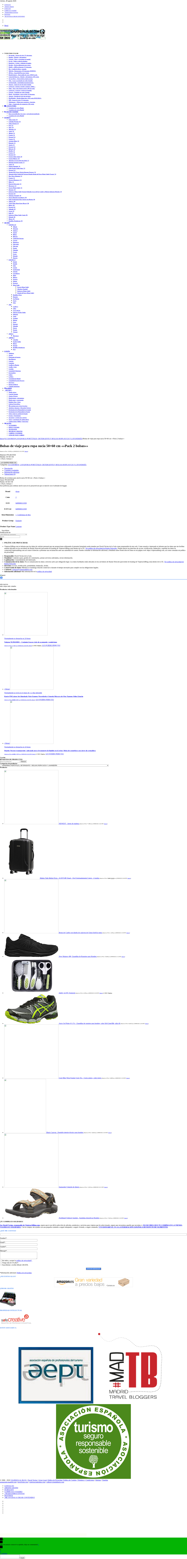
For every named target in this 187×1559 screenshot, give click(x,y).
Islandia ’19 (12, 150)
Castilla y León (13, 367)
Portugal (15, 283)
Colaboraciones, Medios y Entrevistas (18, 421)
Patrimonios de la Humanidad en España (19, 411)
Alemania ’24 (12, 129)
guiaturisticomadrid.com (8, 1482)
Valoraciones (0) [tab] (9, 474)
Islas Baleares (12, 359)
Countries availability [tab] (11, 470)
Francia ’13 (12, 178)
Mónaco (15, 277)
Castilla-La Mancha (14, 365)
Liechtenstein (16, 269)
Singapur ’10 (12, 189)
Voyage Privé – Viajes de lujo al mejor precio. (21, 78)
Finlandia (15, 250)
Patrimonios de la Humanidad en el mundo (20, 409)
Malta (14, 275)
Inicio (2, 439)
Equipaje (19, 521)
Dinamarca (16, 242)
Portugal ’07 (12, 207)
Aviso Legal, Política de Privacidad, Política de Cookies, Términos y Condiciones (66, 1480)
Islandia (15, 263)
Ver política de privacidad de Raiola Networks (101, 548)
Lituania (15, 271)
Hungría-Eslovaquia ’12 (15, 184)
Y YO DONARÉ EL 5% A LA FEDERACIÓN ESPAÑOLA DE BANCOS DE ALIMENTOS (133, 1227)
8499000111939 (21, 503)
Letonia (15, 267)
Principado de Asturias (14, 357)
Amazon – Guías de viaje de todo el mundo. (20, 84)
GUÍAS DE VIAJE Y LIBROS (16, 435)
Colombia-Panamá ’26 (15, 121)
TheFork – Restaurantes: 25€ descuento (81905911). (22, 71)
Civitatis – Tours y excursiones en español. (20, 59)
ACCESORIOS (13, 425)
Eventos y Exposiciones (15, 415)
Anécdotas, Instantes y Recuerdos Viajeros (20, 408)
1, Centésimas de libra (23, 515)
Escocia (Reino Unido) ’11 (15, 187)
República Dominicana (19, 347)
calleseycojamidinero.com (55, 1482)
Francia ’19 (12, 152)
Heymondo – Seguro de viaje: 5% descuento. (20, 55)
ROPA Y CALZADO (14, 427)
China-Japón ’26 (13, 119)
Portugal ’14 (12, 170)
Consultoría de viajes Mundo (16, 108)
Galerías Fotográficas (14, 404)
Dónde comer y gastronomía (16, 400)
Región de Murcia (13, 384)
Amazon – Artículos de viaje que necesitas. (20, 96)
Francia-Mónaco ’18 (14, 158)
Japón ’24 (11, 131)
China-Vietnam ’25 (14, 123)
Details (26, 451)
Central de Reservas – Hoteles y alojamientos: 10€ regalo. (24, 76)
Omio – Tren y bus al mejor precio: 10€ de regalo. (22, 88)
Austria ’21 (12, 145)
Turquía (15, 330)
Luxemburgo (16, 273)
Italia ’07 (11, 213)
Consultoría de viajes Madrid (16, 110)
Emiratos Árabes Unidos (19, 312)
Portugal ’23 (12, 137)
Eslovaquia (16, 244)
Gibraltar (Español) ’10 (15, 195)
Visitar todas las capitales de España (18, 413)
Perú (14, 349)
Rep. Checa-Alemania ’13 (15, 176)
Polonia (15, 281)
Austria (15, 232)
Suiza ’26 (11, 127)
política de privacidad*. (24, 1260)
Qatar (14, 322)
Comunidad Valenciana (15, 371)
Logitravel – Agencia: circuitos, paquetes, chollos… (22, 86)
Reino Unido (16, 285)
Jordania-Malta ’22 (14, 141)
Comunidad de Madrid (14, 378)
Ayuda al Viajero (13, 396)
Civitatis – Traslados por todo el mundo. (19, 92)
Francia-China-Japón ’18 (15, 156)
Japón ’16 (11, 164)
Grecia (15, 254)
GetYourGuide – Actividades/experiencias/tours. (21, 82)
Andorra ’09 (12, 201)
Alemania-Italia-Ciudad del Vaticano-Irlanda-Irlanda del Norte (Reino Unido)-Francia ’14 (32, 174)
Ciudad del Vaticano (18, 238)
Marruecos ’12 (12, 186)
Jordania (15, 318)
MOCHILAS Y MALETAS (15, 431)
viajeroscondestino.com (37, 1482)
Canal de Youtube (13, 394)
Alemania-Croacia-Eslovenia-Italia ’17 (19, 160)
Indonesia (15, 314)
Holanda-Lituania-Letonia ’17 (17, 162)
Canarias (11, 361)
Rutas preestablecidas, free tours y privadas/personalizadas (24, 113)
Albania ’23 (12, 133)
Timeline (105, 1480)
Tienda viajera (12, 392)
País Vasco (11, 382)
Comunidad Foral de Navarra (16, 380)
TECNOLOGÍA (13, 429)
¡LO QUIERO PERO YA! (8, 462)
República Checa (17, 295)
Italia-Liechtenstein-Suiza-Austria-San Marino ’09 (22, 199)
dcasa (17, 491)
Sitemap (98, 1480)
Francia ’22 (12, 139)
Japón (14, 316)
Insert (22, 1558)
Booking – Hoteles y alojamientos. (18, 57)
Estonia (15, 248)
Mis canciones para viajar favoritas (18, 406)
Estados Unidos (17, 341)
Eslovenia (15, 246)
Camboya (15, 306)
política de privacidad (44, 571)
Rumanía (15, 297)
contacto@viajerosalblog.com (22, 569)
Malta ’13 (11, 182)
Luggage (19, 526)
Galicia (10, 374)
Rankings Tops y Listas (15, 402)
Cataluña (11, 369)
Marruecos (16, 335)
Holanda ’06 (12, 217)
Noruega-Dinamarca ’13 (15, 180)
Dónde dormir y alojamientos (16, 398)
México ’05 (12, 219)
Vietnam (15, 332)
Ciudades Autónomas (14, 386)
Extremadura (12, 372)
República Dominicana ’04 (16, 221)
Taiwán (15, 328)
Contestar (4, 1553)
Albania (15, 226)
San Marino (16, 298)
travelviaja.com (23, 1482)
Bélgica (15, 234)
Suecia (14, 300)
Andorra (15, 230)
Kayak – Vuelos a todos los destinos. (18, 61)
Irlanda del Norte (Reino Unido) (25, 293)
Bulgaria (15, 236)
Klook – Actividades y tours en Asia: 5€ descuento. (22, 94)
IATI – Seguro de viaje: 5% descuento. (19, 100)
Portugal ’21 (12, 147)
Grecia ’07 (11, 211)
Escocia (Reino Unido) (23, 287)
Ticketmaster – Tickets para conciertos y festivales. (22, 102)
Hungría (15, 258)
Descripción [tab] (8, 468)
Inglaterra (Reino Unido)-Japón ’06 (18, 215)
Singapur (15, 324)
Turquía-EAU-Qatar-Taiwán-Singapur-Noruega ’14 (22, 172)
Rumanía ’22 (12, 143)
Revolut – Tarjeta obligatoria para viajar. (20, 65)
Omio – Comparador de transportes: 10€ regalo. (21, 104)
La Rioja (11, 376)
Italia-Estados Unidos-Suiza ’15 (17, 168)
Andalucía (11, 353)
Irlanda (15, 261)
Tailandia (15, 326)
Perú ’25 (11, 125)
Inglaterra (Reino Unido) (23, 291)
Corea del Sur (16, 310)
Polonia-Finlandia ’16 (14, 166)
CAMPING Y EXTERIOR (15, 433)
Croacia (15, 240)
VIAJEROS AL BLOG (18, 1480)
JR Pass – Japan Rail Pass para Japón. (19, 73)
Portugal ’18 (12, 154)
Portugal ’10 (12, 193)
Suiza (14, 302)
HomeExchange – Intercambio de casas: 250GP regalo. (23, 75)
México (15, 343)
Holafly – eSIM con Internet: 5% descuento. (20, 67)
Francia (15, 252)
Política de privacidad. (24, 1273)
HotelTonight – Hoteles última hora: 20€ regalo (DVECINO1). (25, 98)
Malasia (15, 320)
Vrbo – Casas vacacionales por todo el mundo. (21, 80)
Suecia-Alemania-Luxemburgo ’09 (18, 197)
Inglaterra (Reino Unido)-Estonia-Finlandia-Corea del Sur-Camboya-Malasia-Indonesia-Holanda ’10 (35, 191)
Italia (14, 265)
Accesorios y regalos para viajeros (18, 417)
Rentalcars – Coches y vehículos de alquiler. (20, 63)
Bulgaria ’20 (12, 149)
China (14, 308)
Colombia (15, 339)
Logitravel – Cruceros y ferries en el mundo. (20, 90)
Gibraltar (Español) (22, 289)
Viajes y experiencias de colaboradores (19, 419)
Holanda (15, 256)
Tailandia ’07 (12, 209)
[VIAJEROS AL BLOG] (22, 39)
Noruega (15, 279)
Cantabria (11, 363)
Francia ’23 (12, 135)
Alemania (15, 228)
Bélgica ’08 (12, 205)
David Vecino (32, 1480)
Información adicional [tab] (11, 472)
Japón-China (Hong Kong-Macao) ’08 (19, 203)
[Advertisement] (39, 45)
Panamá (15, 345)
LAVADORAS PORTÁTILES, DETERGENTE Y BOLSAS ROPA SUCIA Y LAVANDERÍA (49, 439)
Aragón (11, 355)
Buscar (23, 761)
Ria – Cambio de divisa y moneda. (18, 69)
